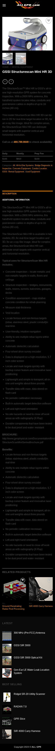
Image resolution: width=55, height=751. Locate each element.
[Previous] (7, 33)
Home (5, 67)
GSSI (4, 171)
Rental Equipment (22, 67)
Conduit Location (39, 168)
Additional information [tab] (16, 200)
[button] (4, 5)
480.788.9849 (21, 142)
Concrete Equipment (22, 168)
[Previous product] (11, 81)
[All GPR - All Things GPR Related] (27, 5)
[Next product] (5, 81)
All (14, 165)
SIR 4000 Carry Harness (41, 606)
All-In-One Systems (25, 165)
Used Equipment (32, 171)
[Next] (48, 33)
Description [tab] (9, 194)
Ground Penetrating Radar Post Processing (13, 607)
